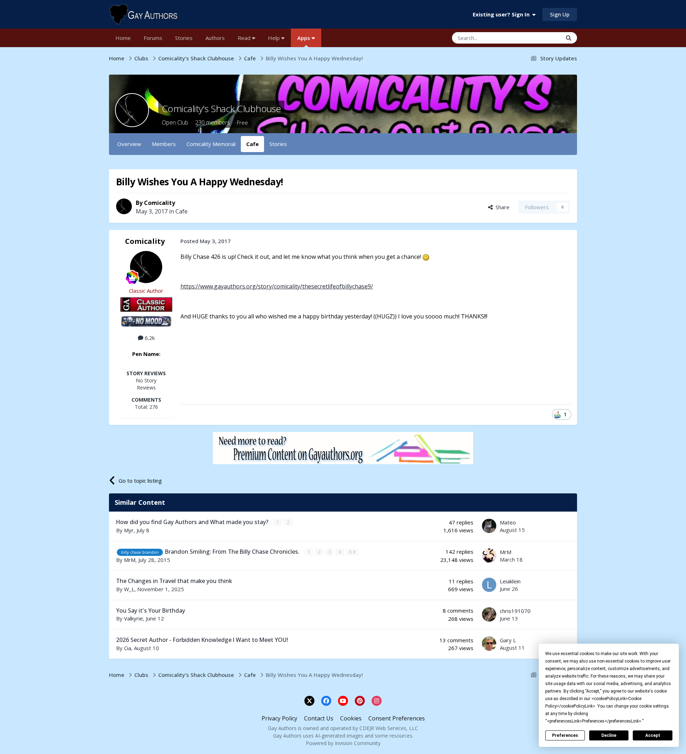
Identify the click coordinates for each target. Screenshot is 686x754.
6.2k (149, 337)
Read (245, 37)
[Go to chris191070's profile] (489, 614)
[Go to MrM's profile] (489, 555)
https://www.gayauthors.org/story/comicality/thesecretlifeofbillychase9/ (276, 286)
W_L (129, 589)
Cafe (252, 143)
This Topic (540, 38)
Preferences (565, 735)
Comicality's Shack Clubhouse (221, 108)
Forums (153, 37)
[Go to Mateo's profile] (489, 526)
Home (123, 37)
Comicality (159, 203)
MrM (129, 559)
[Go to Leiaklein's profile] (489, 585)
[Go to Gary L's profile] (489, 644)
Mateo (508, 522)
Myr (129, 530)
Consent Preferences (396, 718)
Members (164, 143)
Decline (608, 735)
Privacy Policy (279, 718)
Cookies (351, 718)
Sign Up (560, 14)
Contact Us (318, 718)
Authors (215, 37)
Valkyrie (133, 618)
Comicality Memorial (211, 143)
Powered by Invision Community (343, 743)
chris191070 (515, 610)
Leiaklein (510, 581)
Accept (652, 735)
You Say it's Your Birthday (150, 610)
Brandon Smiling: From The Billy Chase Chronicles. (233, 552)
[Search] (568, 38)
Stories (184, 37)
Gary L (508, 640)
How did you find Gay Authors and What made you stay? (193, 522)
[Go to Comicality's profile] (124, 206)
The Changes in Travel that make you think (174, 581)
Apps (304, 37)
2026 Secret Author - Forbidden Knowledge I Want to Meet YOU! (202, 640)
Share (501, 207)
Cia (127, 648)
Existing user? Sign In (502, 14)
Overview (129, 143)
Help (274, 37)
